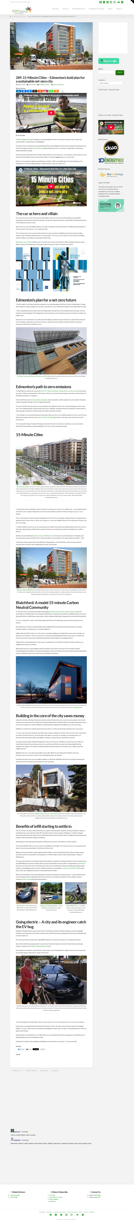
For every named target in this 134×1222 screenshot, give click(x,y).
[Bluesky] (29, 91)
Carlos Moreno (37, 148)
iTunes (60, 1197)
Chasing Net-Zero (77, 707)
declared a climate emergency (38, 400)
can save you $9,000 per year (45, 536)
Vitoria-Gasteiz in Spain (23, 486)
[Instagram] (45, 91)
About (85, 1212)
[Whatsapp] (50, 91)
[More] (56, 91)
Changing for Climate (74, 1212)
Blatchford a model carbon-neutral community (62, 611)
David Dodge (97, 1195)
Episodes (42, 1212)
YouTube (52, 1195)
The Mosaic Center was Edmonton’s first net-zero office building (34, 376)
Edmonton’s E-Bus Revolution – (49, 906)
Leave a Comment (58, 84)
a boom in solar (26, 879)
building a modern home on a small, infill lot (46, 813)
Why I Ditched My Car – (72, 906)
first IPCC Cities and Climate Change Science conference (58, 391)
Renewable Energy (44, 84)
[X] (34, 91)
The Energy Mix (15, 1195)
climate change (31, 1070)
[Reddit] (40, 91)
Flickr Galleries (54, 1199)
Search (100, 69)
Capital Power (81, 863)
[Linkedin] (18, 91)
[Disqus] (51, 1099)
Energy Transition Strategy (45, 417)
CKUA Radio (14, 1197)
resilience (55, 1070)
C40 (59, 148)
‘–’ (24, 139)
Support (92, 1212)
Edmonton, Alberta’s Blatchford (25, 590)
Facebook (52, 1201)
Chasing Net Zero (59, 1212)
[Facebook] (23, 91)
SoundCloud (53, 1197)
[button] (132, 2)
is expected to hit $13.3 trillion (71, 868)
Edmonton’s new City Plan (24, 242)
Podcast (49, 1212)
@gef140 (97, 1197)
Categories (101, 80)
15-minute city (17, 1070)
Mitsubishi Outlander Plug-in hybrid (39, 946)
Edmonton (44, 1070)
